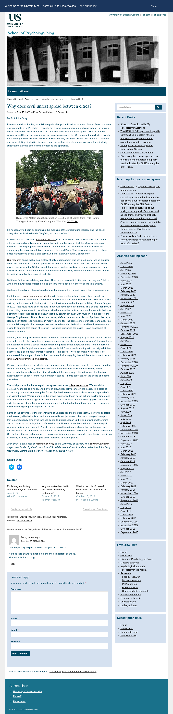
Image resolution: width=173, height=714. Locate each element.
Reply (12, 563)
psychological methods (132, 566)
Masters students (129, 562)
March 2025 (126, 266)
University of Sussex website (124, 14)
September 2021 (129, 333)
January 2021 (127, 358)
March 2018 (126, 450)
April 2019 (125, 422)
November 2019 (129, 401)
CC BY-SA (72, 221)
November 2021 (129, 326)
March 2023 (126, 287)
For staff (145, 14)
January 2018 (127, 457)
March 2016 (126, 514)
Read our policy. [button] (87, 6)
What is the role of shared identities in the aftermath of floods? (91, 489)
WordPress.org (128, 635)
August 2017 (127, 468)
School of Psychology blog (26, 709)
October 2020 (127, 369)
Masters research (131, 580)
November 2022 (129, 298)
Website (15, 641)
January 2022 (127, 323)
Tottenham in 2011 (46, 239)
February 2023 (128, 291)
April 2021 (125, 348)
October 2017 (127, 461)
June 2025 (126, 263)
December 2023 (129, 277)
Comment (16, 589)
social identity (43, 517)
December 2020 (129, 362)
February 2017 (128, 486)
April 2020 (125, 387)
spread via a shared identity (36, 296)
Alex (122, 222)
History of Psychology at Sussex (137, 559)
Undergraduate (128, 605)
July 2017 (125, 472)
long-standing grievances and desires (27, 358)
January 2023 (127, 294)
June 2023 (126, 280)
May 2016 (125, 507)
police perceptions (78, 385)
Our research (14, 260)
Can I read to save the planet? (136, 152)
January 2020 (127, 397)
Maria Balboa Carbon (43, 112)
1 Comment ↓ (62, 112)
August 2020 (127, 372)
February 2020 (128, 394)
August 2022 (127, 305)
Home (12, 91)
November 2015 (129, 525)
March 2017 (126, 482)
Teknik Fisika (127, 186)
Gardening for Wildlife (21, 509)
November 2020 (129, 365)
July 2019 (125, 411)
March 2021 (126, 351)
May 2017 (125, 479)
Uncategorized (128, 601)
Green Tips (126, 555)
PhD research (129, 584)
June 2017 (126, 475)
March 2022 (126, 319)
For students (159, 14)
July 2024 (125, 270)
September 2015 (129, 532)
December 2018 (129, 429)
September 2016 (129, 500)
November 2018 (129, 433)
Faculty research (32, 99)
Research (18, 99)
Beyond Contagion (99, 443)
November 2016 (129, 493)
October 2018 (127, 436)
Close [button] (154, 6)
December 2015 (129, 521)
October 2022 (127, 302)
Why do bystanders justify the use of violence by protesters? (55, 489)
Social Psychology (58, 517)
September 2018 (129, 440)
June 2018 (126, 443)
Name (14, 618)
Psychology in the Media (133, 569)
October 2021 (127, 330)
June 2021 (126, 344)
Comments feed (129, 632)
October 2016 (127, 496)
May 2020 (125, 383)
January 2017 (127, 489)
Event (123, 552)
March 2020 (126, 390)
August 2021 (127, 337)
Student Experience (130, 594)
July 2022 (125, 309)
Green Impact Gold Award (95, 509)
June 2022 (126, 312)
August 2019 (127, 408)
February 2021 (128, 355)
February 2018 (128, 454)
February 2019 (128, 426)
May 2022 (125, 316)
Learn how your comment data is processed (73, 671)
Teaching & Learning (131, 598)
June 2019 (126, 415)
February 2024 (128, 273)
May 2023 (125, 284)
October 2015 (127, 528)
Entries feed (126, 628)
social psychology (44, 443)
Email (14, 630)
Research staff (130, 587)
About (24, 91)
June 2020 (126, 380)
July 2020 (125, 376)
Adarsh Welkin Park (130, 236)
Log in (123, 625)
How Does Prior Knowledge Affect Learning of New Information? (138, 240)
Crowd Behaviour (28, 517)
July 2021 (125, 341)
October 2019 (127, 404)
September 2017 (129, 465)
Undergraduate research (135, 591)
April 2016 (125, 511)
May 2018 (125, 447)
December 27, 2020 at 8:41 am (33, 541)
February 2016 (128, 518)
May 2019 (125, 418)
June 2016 (126, 504)
